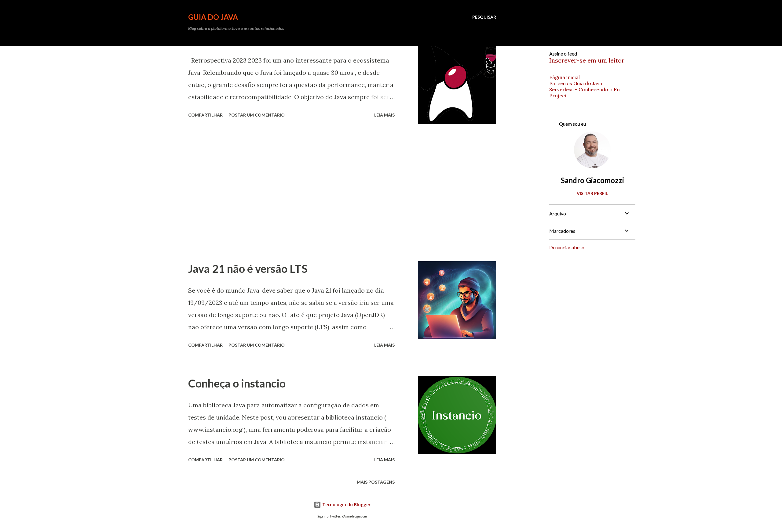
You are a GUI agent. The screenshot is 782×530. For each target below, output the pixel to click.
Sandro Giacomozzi (592, 180)
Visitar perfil (592, 193)
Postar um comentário (256, 114)
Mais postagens (376, 482)
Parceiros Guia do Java (575, 83)
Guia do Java (213, 17)
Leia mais (384, 114)
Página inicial (564, 77)
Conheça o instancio (237, 383)
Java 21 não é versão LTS (248, 268)
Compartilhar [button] (205, 114)
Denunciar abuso (566, 247)
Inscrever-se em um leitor (586, 60)
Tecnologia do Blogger (346, 504)
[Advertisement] (291, 192)
